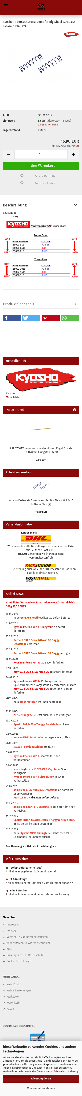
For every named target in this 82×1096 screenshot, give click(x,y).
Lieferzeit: (9, 120)
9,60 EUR (41, 459)
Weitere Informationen (41, 1088)
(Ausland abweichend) (48, 125)
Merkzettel (13, 996)
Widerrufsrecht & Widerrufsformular (28, 943)
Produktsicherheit (18, 304)
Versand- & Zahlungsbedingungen (27, 937)
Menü (5, 5)
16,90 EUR (41, 511)
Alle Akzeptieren (41, 1078)
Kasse (10, 1008)
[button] (12, 318)
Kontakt (11, 930)
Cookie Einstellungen (19, 961)
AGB (9, 949)
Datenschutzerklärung (66, 1071)
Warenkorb (13, 1002)
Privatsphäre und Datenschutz (25, 955)
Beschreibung (15, 205)
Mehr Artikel (13, 397)
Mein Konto (13, 984)
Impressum (13, 924)
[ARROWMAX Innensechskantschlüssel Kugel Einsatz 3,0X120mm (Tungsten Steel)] (41, 429)
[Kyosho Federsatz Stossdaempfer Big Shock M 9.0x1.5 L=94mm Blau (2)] (41, 60)
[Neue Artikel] (74, 410)
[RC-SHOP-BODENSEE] (41, 7)
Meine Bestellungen (19, 990)
